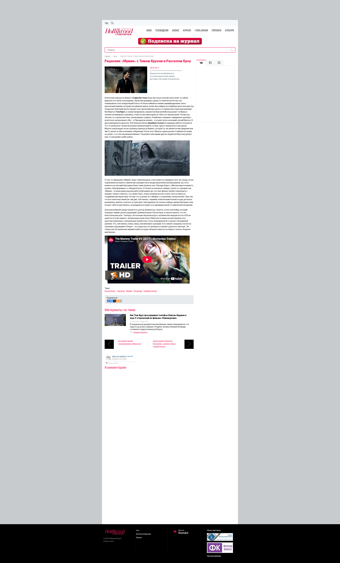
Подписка (139, 538)
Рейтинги (216, 30)
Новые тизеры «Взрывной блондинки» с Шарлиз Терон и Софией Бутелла (164, 344)
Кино (149, 30)
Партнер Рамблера (214, 556)
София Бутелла (150, 291)
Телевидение (162, 30)
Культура (229, 30)
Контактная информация (143, 534)
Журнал (187, 30)
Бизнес (175, 30)
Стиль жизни (201, 30)
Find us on (183, 532)
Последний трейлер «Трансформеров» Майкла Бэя (129, 342)
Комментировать (140, 332)
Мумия (129, 291)
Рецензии (137, 291)
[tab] (201, 63)
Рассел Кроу (110, 291)
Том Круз (121, 291)
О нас (137, 530)
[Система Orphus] (121, 364)
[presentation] (201, 62)
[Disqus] (149, 405)
